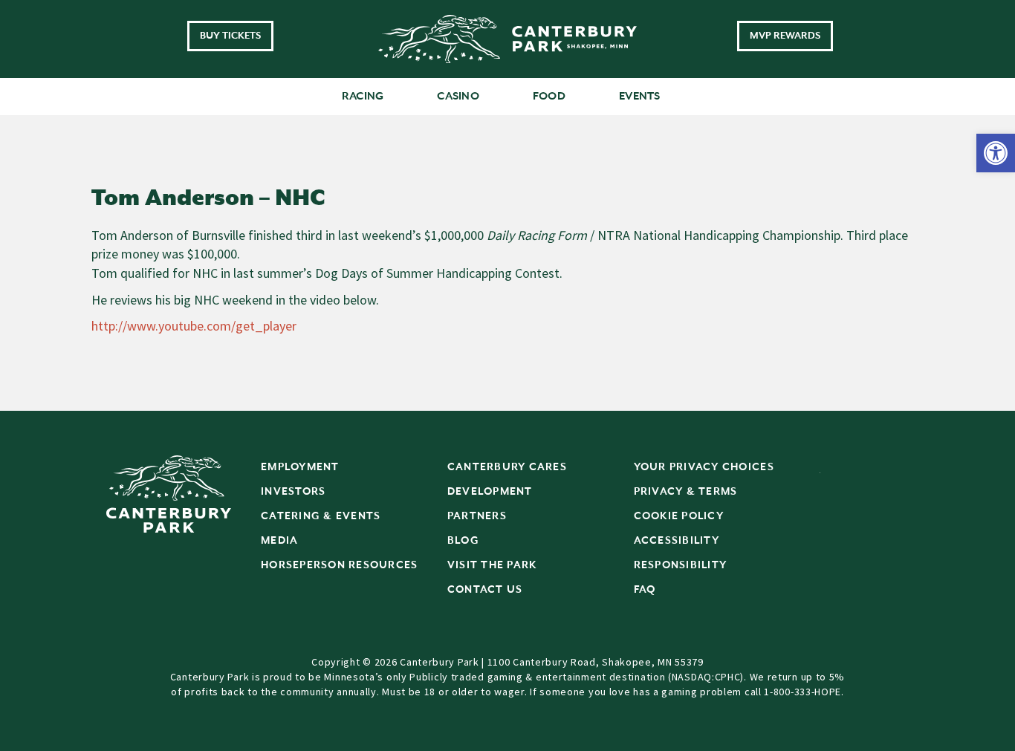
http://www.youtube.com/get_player (193, 325)
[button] (995, 153)
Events (640, 96)
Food (549, 96)
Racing (363, 96)
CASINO (458, 96)
